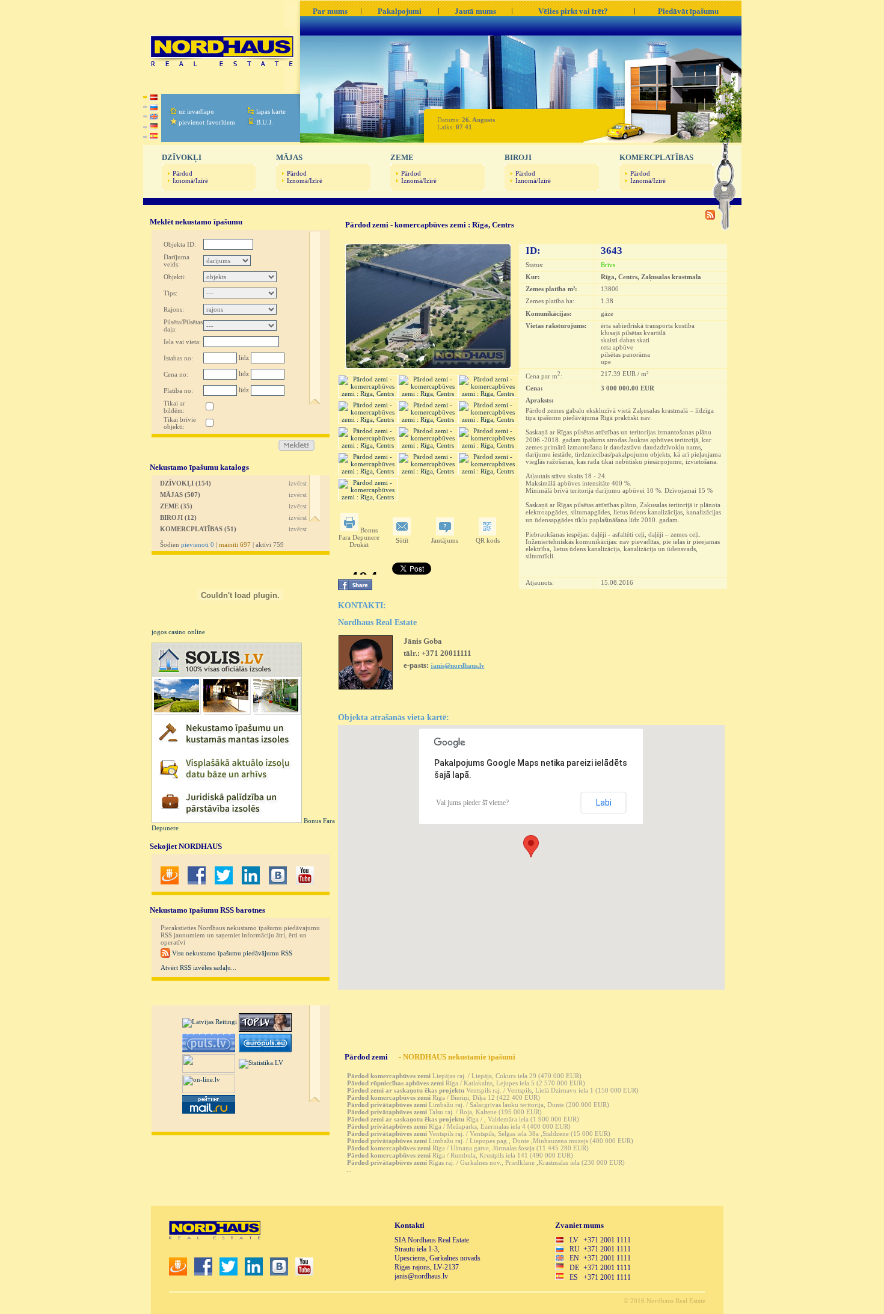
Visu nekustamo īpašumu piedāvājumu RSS (231, 953)
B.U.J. (264, 122)
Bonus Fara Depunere (359, 533)
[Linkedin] (251, 882)
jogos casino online (178, 631)
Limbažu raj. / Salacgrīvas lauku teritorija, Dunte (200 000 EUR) (478, 1104)
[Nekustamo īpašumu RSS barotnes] (710, 217)
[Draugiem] (170, 882)
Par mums (330, 11)
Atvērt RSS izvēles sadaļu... (198, 967)
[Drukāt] (350, 530)
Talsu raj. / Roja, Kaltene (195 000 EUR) (444, 1111)
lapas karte (271, 111)
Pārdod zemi (366, 1056)
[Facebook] (197, 882)
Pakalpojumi (400, 11)
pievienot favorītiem (207, 122)
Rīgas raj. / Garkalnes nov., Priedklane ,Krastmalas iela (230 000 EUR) (486, 1162)
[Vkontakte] (278, 882)
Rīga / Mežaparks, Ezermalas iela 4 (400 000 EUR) (459, 1126)
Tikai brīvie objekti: (180, 423)
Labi (604, 802)
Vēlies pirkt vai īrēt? (573, 11)
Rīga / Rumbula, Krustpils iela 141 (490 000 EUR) (460, 1155)
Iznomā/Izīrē (190, 180)
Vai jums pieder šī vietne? (472, 802)
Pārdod (182, 173)
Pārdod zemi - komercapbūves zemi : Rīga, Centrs (429, 224)
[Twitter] (224, 882)
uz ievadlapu (196, 111)
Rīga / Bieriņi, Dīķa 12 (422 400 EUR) (443, 1097)
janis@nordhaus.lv (458, 665)
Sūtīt (402, 540)
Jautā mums (475, 11)
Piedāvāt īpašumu (688, 11)
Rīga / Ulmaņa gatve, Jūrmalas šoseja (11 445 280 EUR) (468, 1148)
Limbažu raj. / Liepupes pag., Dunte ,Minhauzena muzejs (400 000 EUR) (490, 1140)
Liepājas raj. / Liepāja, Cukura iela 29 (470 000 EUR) (464, 1075)
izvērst (298, 483)
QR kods (488, 540)
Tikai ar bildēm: (174, 406)
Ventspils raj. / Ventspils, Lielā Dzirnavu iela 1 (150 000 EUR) (493, 1090)
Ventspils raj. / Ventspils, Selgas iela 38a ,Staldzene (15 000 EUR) (478, 1133)
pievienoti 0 (197, 544)
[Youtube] (305, 882)
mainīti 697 (235, 544)
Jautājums (444, 540)
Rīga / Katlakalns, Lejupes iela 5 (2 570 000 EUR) (466, 1083)
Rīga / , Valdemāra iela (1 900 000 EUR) (463, 1119)
